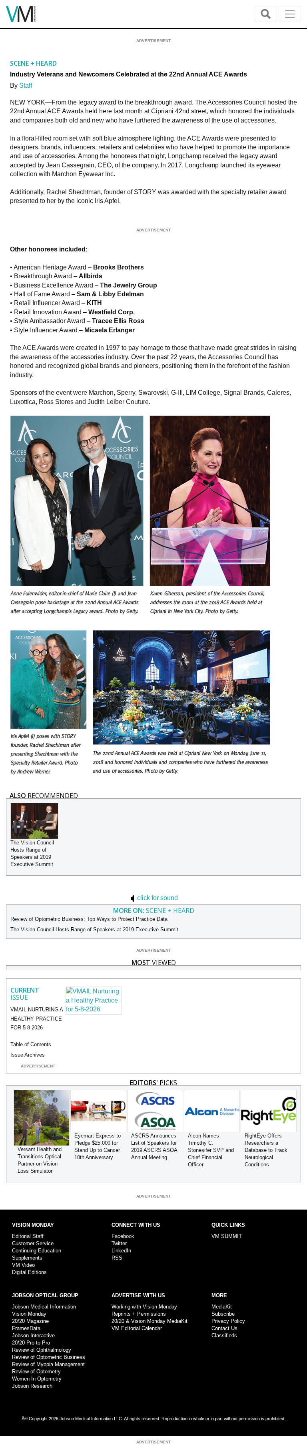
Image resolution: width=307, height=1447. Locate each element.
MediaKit (221, 1307)
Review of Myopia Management (48, 1364)
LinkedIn (121, 1251)
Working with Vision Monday (144, 1307)
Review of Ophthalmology (41, 1350)
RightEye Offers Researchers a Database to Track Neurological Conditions (266, 1150)
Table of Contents (30, 1044)
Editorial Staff (28, 1236)
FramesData (26, 1328)
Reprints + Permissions (139, 1314)
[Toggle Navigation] (290, 14)
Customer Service (33, 1243)
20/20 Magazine (30, 1321)
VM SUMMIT (226, 1236)
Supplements (27, 1258)
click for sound (157, 897)
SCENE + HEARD (33, 63)
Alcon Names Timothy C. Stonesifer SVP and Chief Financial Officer (211, 1150)
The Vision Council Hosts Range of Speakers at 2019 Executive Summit (94, 929)
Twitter (119, 1243)
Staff (25, 85)
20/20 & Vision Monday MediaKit (149, 1321)
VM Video (23, 1265)
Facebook (123, 1236)
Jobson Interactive (33, 1335)
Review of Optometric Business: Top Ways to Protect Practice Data (88, 919)
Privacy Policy (228, 1321)
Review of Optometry (36, 1372)
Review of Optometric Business (48, 1357)
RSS (117, 1258)
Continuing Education (36, 1251)
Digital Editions (29, 1272)
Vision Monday (29, 1314)
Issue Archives (27, 1055)
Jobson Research (32, 1386)
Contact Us (224, 1328)
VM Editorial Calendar (137, 1328)
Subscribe (223, 1314)
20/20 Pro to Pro (31, 1343)
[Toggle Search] (266, 14)
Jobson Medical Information (44, 1307)
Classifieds (224, 1335)
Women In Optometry (37, 1379)
